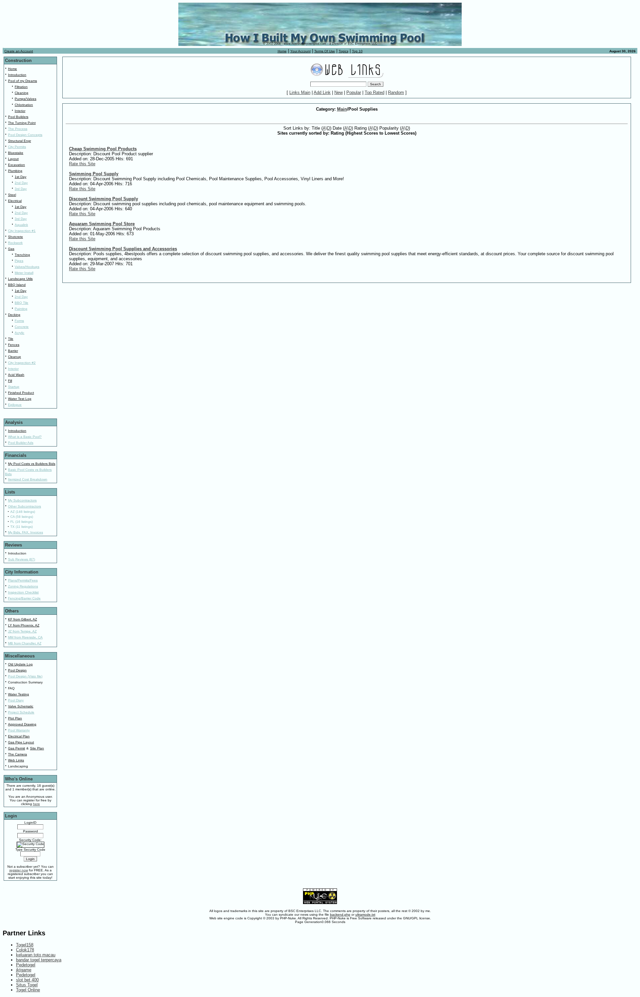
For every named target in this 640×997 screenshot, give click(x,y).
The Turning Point (22, 123)
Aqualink (21, 225)
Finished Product (21, 393)
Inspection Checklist (23, 592)
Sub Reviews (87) (21, 559)
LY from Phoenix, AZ (23, 625)
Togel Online (28, 989)
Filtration (21, 87)
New (338, 92)
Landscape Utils (20, 279)
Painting (21, 309)
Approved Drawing (22, 724)
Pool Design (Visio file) (25, 676)
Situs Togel (27, 984)
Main (342, 109)
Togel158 (24, 944)
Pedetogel (25, 964)
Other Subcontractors (24, 506)
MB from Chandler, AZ (24, 643)
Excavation (16, 165)
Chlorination (24, 105)
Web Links (16, 760)
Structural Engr (19, 141)
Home (282, 51)
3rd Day (21, 189)
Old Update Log (20, 664)
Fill (10, 381)
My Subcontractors (22, 500)
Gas (11, 249)
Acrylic (19, 333)
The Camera (17, 754)
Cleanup (14, 357)
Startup (13, 387)
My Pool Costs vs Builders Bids (31, 464)
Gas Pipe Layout (21, 742)
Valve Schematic (20, 706)
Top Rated (374, 92)
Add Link (322, 92)
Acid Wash (16, 375)
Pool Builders (18, 117)
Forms (19, 321)
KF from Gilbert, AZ (22, 619)
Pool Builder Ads (20, 443)
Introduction (17, 75)
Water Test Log (19, 399)
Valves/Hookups (27, 267)
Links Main (299, 92)
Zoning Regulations (23, 586)
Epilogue (15, 405)
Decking (14, 315)
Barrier (13, 351)
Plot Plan (15, 718)
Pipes (19, 261)
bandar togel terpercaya (38, 959)
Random (396, 92)
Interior (20, 111)
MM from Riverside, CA (25, 637)
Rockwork (15, 243)
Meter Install (24, 273)
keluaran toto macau (35, 954)
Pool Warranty (19, 730)
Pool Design (17, 670)
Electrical (15, 201)
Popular (353, 92)
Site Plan (37, 748)
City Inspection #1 (22, 231)
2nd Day (21, 183)
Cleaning (21, 93)
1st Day (20, 177)
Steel (12, 195)
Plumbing (15, 171)
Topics (343, 51)
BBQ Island (17, 285)
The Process (17, 129)
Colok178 (25, 949)
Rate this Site (82, 163)
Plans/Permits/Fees (23, 580)
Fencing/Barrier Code (24, 598)
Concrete (22, 327)
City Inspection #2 (22, 363)
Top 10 (357, 51)
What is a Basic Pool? (25, 437)
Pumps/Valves (25, 99)
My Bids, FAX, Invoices (25, 532)
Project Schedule (21, 712)
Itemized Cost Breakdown (27, 479)
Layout (13, 159)
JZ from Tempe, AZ (22, 631)
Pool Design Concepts (25, 135)
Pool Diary (16, 700)
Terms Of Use (324, 51)
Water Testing (18, 694)
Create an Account (18, 51)
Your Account (300, 51)
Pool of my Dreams (22, 81)
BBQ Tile (21, 303)
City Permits (17, 147)
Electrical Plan (19, 736)
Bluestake (15, 153)
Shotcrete (15, 237)
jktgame (23, 969)
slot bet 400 (27, 979)
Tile (10, 339)
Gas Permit (16, 748)
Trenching (22, 255)
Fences (13, 345)
